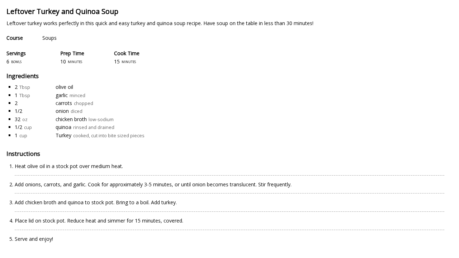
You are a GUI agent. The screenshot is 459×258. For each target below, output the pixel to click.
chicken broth (71, 119)
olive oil (64, 86)
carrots (64, 103)
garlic (62, 95)
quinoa (63, 127)
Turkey (63, 135)
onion (62, 111)
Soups (49, 37)
